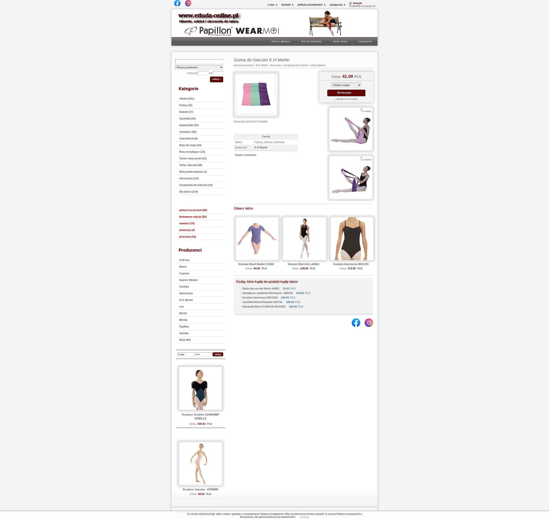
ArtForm (184, 260)
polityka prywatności (310, 4)
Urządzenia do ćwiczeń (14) (196, 185)
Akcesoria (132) (189, 178)
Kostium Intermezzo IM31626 (260, 297)
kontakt (286, 4)
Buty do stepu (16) (190, 145)
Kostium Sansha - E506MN (200, 489)
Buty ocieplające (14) (192, 151)
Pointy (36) (185, 105)
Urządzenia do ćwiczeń (296, 65)
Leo (181, 306)
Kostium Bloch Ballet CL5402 (256, 264)
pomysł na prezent (243, 65)
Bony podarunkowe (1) (193, 171)
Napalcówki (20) (189, 125)
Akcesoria (275, 65)
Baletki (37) (186, 111)
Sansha (184, 333)
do (210, 73)
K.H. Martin (186, 299)
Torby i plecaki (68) (190, 165)
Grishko (184, 286)
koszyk (357, 3)
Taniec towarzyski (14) (193, 158)
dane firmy (340, 41)
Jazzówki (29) (187, 118)
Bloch (182, 266)
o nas (271, 4)
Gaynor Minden (188, 280)
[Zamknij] (304, 517)
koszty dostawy (311, 41)
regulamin (365, 41)
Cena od (192, 73)
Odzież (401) (186, 98)
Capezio (184, 273)
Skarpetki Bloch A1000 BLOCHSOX (264, 306)
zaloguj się (336, 4)
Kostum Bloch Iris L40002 (303, 264)
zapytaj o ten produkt (346, 99)
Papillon (184, 326)
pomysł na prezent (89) (193, 210)
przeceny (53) (187, 236)
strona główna (280, 41)
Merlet (183, 313)
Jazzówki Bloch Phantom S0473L (262, 302)
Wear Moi (185, 339)
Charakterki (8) (188, 138)
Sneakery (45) (187, 131)
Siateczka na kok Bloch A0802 (260, 288)
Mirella (183, 319)
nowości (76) (187, 223)
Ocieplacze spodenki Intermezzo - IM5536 (267, 293)
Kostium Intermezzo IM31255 (351, 264)
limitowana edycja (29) (193, 216)
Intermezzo (186, 293)
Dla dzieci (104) (188, 191)
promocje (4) (187, 230)
